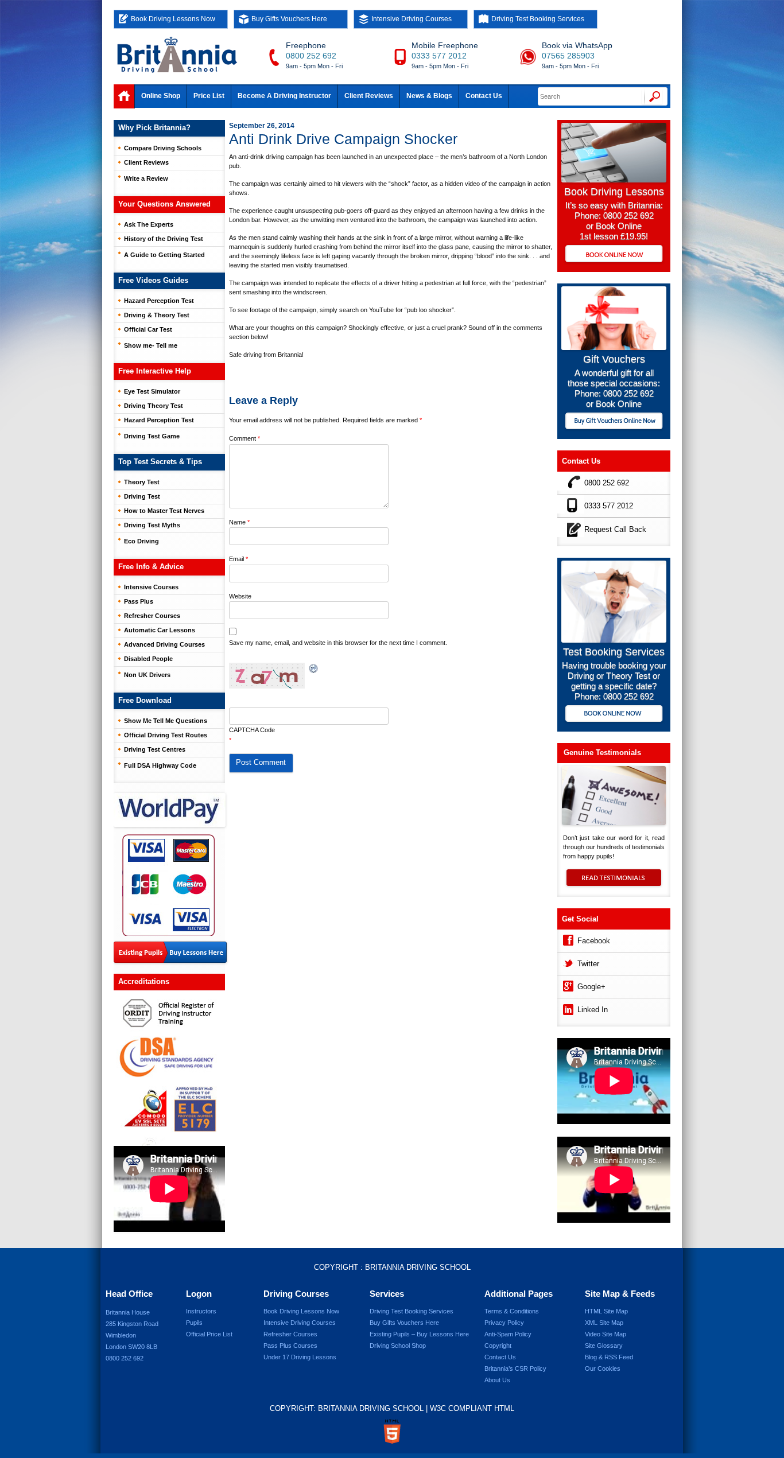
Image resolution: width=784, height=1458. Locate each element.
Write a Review (146, 178)
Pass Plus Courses (290, 1345)
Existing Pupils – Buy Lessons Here (419, 1334)
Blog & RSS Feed (609, 1357)
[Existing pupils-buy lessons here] (170, 953)
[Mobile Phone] (570, 504)
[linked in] (567, 1007)
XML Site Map (604, 1322)
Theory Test (142, 482)
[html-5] (392, 1432)
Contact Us (483, 96)
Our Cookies (602, 1368)
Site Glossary (604, 1345)
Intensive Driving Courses (411, 19)
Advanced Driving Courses (164, 644)
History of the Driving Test (163, 238)
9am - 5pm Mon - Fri (314, 66)
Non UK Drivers (147, 674)
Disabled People (148, 658)
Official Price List (209, 1334)
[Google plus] (567, 984)
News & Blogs (429, 96)
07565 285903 (568, 55)
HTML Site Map (606, 1311)
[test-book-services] (613, 639)
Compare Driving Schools (162, 148)
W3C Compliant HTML (472, 1408)
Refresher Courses (152, 615)
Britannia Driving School (418, 1267)
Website (240, 596)
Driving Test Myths (152, 525)
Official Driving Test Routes (165, 735)
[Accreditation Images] (169, 1068)
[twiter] (567, 961)
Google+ (591, 986)
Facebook (593, 940)
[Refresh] (314, 669)
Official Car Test (148, 329)
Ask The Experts (148, 224)
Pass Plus (138, 601)
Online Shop (160, 96)
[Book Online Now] (613, 255)
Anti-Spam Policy (507, 1334)
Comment (244, 438)
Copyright (497, 1345)
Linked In (592, 1009)
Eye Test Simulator (152, 391)
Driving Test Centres (154, 749)
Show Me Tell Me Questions (165, 720)
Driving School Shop (398, 1345)
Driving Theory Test (153, 405)
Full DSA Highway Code (160, 765)
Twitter (588, 963)
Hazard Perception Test (159, 300)
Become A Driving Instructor (284, 96)
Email (238, 558)
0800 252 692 (311, 55)
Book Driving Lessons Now (173, 19)
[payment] (168, 885)
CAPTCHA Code (252, 729)
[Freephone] (570, 481)
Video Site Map (605, 1334)
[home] (124, 96)
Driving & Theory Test (156, 315)
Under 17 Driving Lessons (299, 1357)
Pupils (194, 1322)
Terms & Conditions (511, 1311)
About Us (497, 1380)
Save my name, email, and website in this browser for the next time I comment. (338, 642)
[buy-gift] (613, 422)
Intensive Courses (151, 587)
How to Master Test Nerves (164, 510)
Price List (208, 96)
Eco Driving (141, 541)
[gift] (613, 347)
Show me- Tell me (150, 345)
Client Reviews (368, 96)
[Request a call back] (570, 527)
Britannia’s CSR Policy (515, 1368)
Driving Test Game (152, 436)
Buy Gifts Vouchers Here (289, 19)
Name (239, 522)
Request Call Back (615, 529)
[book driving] (613, 179)
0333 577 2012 (439, 55)
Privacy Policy (504, 1322)
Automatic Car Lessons (159, 630)
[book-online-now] (613, 714)
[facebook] (567, 939)
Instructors (201, 1311)
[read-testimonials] (613, 883)
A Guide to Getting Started (164, 254)
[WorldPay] (170, 806)
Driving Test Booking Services (537, 19)
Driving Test (142, 496)
